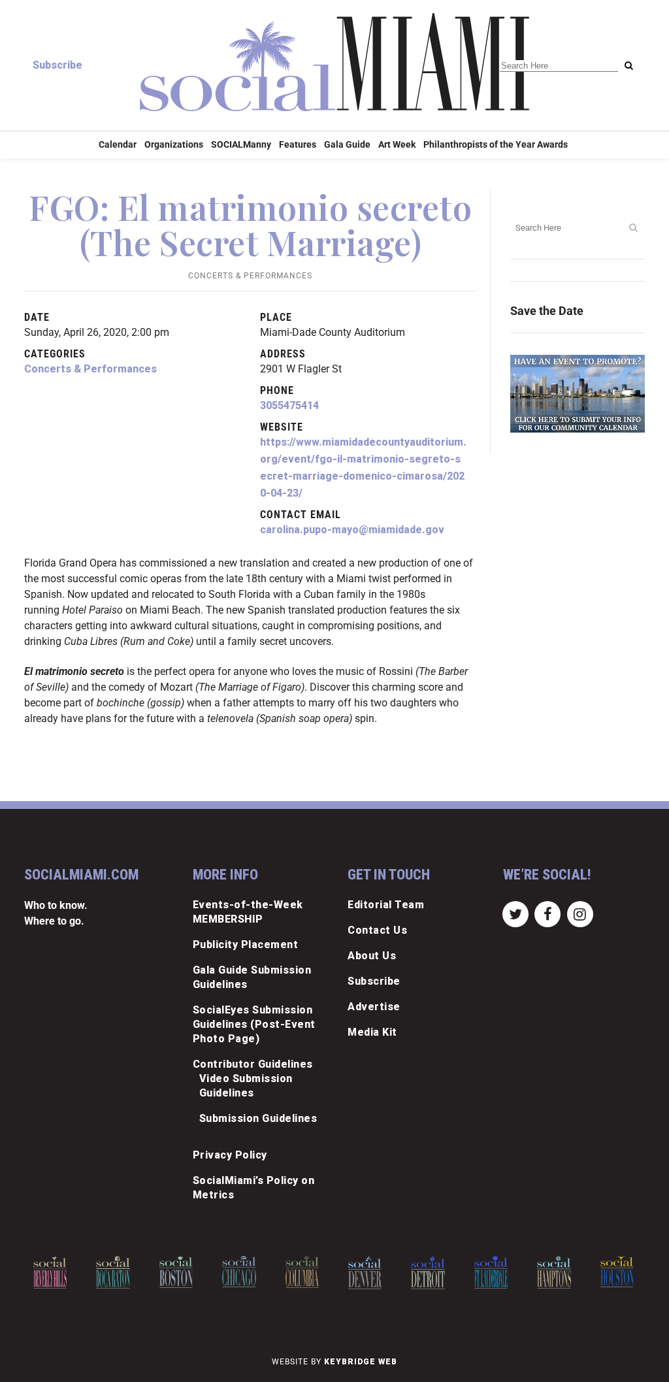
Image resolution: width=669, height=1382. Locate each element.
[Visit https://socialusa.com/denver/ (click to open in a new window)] (307, 1272)
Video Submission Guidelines (246, 1085)
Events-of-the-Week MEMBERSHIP (248, 911)
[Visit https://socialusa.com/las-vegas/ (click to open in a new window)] (622, 1273)
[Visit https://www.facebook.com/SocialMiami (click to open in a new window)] (548, 913)
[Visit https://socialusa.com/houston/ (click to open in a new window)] (559, 1271)
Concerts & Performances (250, 275)
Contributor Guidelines (253, 1064)
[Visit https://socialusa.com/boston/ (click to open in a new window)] (118, 1272)
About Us (372, 955)
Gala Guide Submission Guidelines (252, 977)
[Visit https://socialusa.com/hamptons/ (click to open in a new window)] (496, 1272)
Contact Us (377, 930)
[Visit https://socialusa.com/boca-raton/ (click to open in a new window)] (55, 1272)
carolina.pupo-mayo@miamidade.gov (352, 529)
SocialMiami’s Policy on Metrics (254, 1187)
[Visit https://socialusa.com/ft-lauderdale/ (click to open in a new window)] (433, 1272)
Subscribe (57, 65)
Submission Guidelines (258, 1118)
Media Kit (372, 1032)
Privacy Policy (230, 1155)
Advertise (374, 1006)
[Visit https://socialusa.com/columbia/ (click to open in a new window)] (244, 1272)
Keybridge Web (360, 1361)
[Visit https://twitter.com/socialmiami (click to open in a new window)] (516, 913)
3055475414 (289, 405)
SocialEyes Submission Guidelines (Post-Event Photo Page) (254, 1024)
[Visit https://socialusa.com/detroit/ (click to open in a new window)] (370, 1272)
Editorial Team (386, 904)
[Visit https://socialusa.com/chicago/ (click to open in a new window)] (181, 1271)
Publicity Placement (246, 944)
